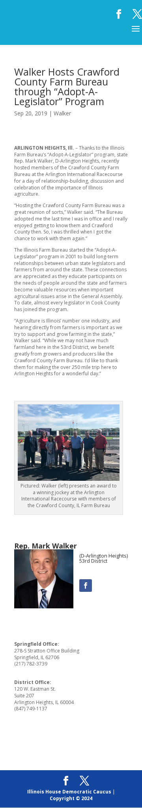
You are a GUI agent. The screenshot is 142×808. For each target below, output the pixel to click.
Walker (62, 113)
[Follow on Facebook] (85, 585)
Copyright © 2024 (71, 798)
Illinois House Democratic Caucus (69, 791)
